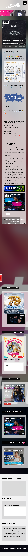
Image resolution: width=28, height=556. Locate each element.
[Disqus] (14, 239)
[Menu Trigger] (25, 3)
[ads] (14, 82)
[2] (14, 210)
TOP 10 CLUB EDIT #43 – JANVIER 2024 (14, 223)
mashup (8, 214)
